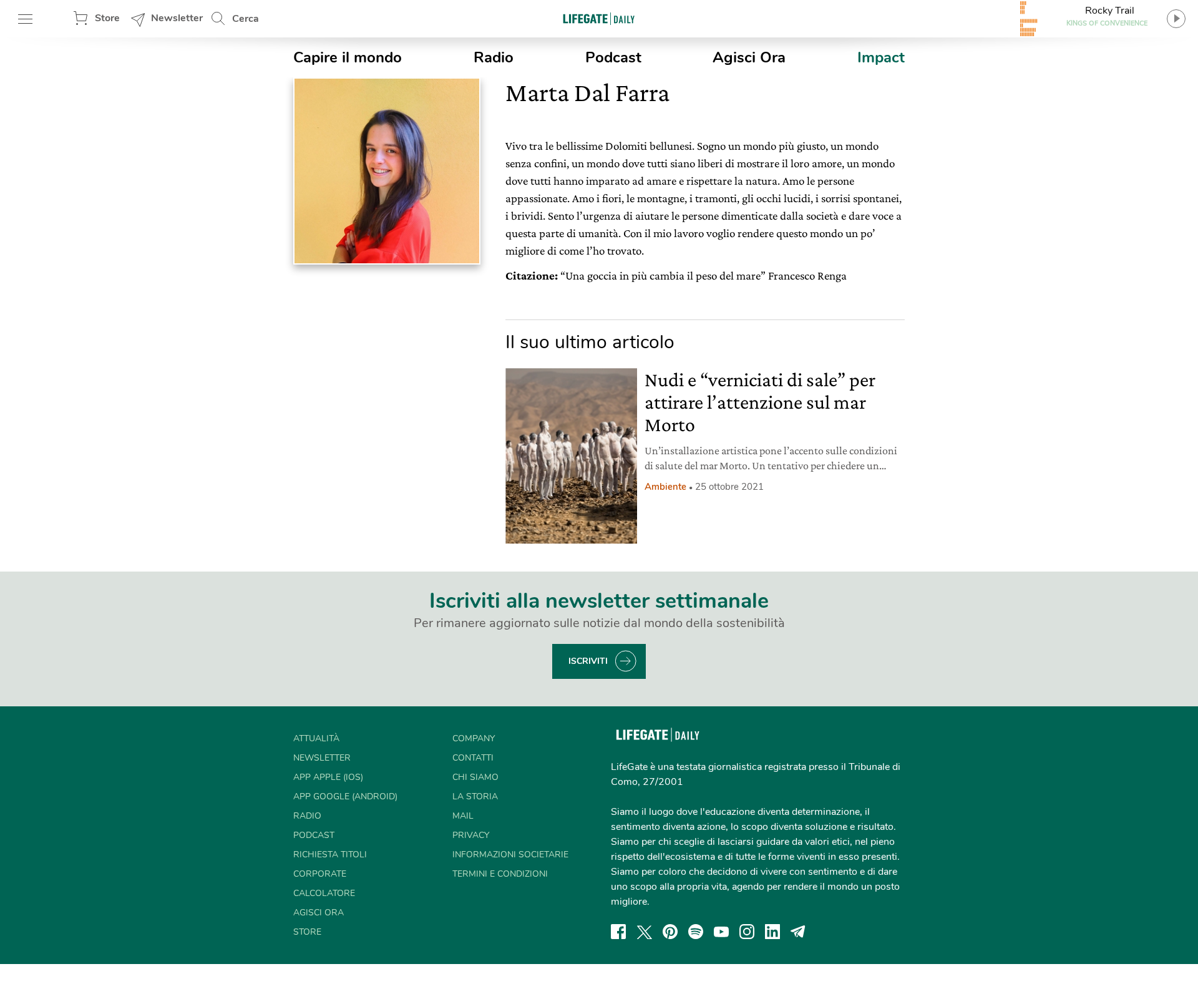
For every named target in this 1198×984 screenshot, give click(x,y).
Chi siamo (475, 777)
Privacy (470, 835)
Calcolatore (324, 893)
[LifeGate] (599, 18)
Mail (463, 816)
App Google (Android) (345, 796)
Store (107, 18)
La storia (475, 796)
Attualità (316, 738)
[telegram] (798, 931)
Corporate (319, 874)
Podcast (613, 57)
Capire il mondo (347, 57)
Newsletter (177, 18)
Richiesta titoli (330, 854)
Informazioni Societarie (510, 854)
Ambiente (665, 486)
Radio (494, 57)
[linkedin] (772, 931)
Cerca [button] (245, 19)
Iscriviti (588, 661)
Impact (881, 57)
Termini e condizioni (500, 874)
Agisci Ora (749, 57)
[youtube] (721, 931)
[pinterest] (670, 931)
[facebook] (618, 931)
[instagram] (746, 931)
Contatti (473, 758)
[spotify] (695, 931)
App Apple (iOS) (328, 777)
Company (473, 738)
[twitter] (644, 931)
